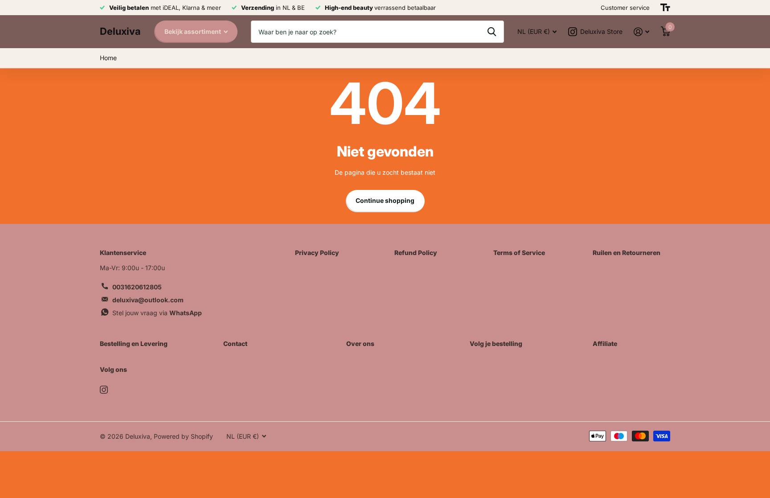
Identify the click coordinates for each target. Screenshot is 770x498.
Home (108, 58)
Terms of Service (519, 252)
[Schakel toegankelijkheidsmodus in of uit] (665, 7)
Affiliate (605, 343)
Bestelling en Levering (134, 343)
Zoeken (491, 32)
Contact (235, 343)
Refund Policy (415, 252)
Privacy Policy (317, 252)
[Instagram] (104, 390)
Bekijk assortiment (193, 31)
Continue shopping (385, 200)
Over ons (360, 343)
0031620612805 (137, 287)
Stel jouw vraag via (157, 313)
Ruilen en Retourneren (626, 252)
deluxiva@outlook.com (148, 300)
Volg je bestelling (496, 343)
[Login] (641, 32)
